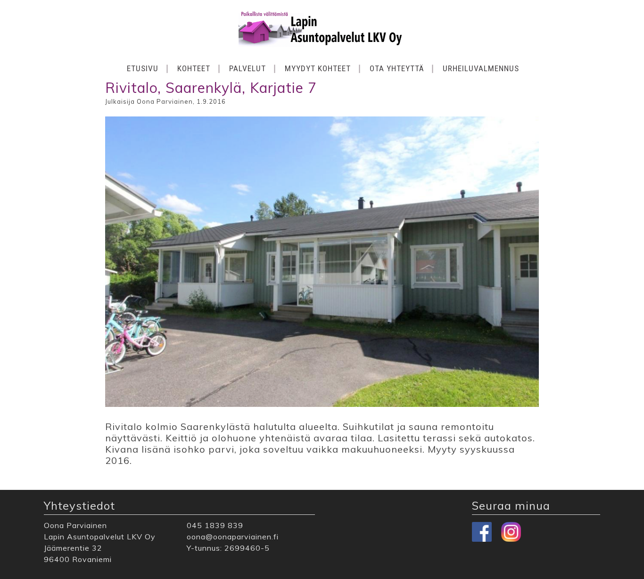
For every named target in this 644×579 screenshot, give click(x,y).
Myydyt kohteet (318, 68)
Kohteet (193, 68)
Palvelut (247, 68)
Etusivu (142, 68)
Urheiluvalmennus (481, 68)
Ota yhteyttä (397, 68)
